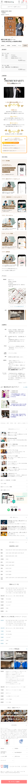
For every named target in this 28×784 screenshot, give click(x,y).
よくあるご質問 (4, 756)
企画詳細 (8, 45)
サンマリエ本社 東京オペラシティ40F (13, 683)
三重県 (16, 556)
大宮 (6, 602)
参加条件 (2, 45)
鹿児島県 (22, 577)
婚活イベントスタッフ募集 (6, 486)
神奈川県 (10, 549)
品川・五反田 (13, 589)
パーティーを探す (15, 781)
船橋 (10, 598)
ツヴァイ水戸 (16, 696)
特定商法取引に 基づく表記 (4, 752)
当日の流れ (14, 45)
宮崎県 (19, 577)
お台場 (24, 591)
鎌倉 (23, 595)
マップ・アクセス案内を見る (16, 306)
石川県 (10, 568)
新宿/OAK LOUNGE (20, 676)
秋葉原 (19, 589)
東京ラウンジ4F (19, 672)
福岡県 (7, 577)
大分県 (16, 577)
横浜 (6, 595)
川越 (9, 602)
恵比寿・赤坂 (24, 588)
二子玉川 (15, 591)
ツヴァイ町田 (8, 680)
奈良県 (19, 553)
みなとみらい (10, 595)
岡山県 (7, 571)
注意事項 (25, 45)
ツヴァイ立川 (21, 679)
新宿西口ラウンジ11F (10, 671)
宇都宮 (7, 608)
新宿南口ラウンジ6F (16, 674)
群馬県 (25, 549)
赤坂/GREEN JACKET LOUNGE (17, 680)
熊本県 (13, 577)
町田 (12, 591)
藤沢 (20, 595)
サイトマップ (3, 760)
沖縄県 (25, 577)
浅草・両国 (23, 592)
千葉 (6, 598)
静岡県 (10, 556)
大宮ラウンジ (8, 693)
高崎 (6, 611)
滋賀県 (16, 553)
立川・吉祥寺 (8, 591)
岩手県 (7, 562)
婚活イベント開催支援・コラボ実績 (8, 480)
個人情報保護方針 (18, 752)
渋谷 (18, 591)
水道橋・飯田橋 (18, 592)
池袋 (9, 589)
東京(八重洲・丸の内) (17, 588)
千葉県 (13, 549)
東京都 (7, 549)
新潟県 (7, 565)
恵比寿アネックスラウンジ (11, 676)
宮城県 (10, 562)
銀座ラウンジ (17, 671)
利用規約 (16, 748)
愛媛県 (10, 574)
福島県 (13, 562)
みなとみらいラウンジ (15, 686)
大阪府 (7, 553)
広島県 (10, 571)
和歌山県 (22, 553)
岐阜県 (13, 556)
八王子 (7, 592)
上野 (17, 589)
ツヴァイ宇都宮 (9, 699)
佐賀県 (10, 577)
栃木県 (22, 549)
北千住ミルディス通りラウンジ (12, 677)
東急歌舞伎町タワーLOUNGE (11, 682)
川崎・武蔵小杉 (16, 595)
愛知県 (7, 556)
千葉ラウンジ (8, 690)
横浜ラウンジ (8, 686)
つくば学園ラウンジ (9, 696)
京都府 (10, 553)
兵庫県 (13, 553)
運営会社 (2, 748)
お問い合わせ (17, 756)
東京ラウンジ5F (23, 671)
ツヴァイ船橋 (18, 690)
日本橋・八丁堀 (12, 592)
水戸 (9, 605)
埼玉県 (16, 549)
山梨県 (10, 565)
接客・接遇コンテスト (5, 490)
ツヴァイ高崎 (8, 702)
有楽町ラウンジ (9, 674)
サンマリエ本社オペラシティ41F (12, 679)
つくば (7, 605)
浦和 (11, 602)
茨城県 (19, 549)
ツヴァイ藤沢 (22, 686)
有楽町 (9, 588)
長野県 (13, 565)
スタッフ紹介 (3, 483)
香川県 (7, 574)
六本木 (7, 589)
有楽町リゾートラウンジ (10, 672)
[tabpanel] (14, 26)
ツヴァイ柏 (13, 690)
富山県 (7, 568)
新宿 (6, 588)
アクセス (19, 45)
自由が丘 (21, 591)
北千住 (22, 589)
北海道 (7, 559)
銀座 (11, 588)
